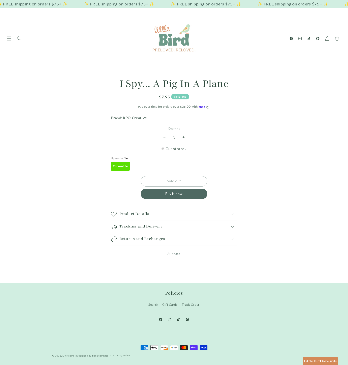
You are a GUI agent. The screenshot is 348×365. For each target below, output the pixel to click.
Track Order (191, 304)
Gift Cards (170, 304)
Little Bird (68, 355)
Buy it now (174, 194)
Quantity (174, 128)
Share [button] (176, 254)
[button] (9, 38)
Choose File (120, 166)
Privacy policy (121, 355)
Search (153, 304)
